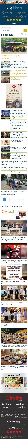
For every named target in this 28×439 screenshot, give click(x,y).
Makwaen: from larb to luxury (14, 171)
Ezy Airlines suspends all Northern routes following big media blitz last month (14, 72)
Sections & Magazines (11, 206)
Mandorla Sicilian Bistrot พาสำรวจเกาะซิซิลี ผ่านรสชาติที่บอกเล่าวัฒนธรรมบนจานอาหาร (14, 337)
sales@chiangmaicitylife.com (14, 427)
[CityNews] (14, 7)
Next (23, 199)
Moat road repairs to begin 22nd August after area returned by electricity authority (14, 163)
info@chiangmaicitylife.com (21, 417)
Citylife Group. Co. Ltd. (10, 435)
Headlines (7, 34)
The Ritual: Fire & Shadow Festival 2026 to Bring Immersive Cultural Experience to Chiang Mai (14, 135)
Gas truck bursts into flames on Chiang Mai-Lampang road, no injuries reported (14, 168)
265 (18, 199)
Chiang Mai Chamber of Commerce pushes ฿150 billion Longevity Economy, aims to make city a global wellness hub (14, 64)
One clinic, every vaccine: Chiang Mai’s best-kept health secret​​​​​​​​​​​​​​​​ (14, 149)
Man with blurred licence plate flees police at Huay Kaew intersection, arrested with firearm (14, 184)
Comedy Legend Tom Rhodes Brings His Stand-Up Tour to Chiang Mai (14, 252)
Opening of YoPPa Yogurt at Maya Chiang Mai (14, 316)
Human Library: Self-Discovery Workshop (14, 142)
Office (20, 413)
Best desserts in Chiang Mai (14, 384)
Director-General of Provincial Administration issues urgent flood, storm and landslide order (14, 156)
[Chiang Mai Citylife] (7, 13)
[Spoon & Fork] (21, 16)
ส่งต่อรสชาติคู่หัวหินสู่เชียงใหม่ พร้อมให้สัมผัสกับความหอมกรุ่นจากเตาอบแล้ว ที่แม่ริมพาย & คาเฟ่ (14, 359)
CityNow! (14, 214)
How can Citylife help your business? (14, 425)
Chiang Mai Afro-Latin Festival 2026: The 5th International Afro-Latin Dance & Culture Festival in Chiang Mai (14, 231)
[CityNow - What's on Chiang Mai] (21, 404)
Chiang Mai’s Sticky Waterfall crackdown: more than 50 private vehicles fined (14, 48)
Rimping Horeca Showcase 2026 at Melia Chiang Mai (14, 295)
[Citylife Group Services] (7, 16)
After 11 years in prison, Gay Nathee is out (14, 79)
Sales (20, 414)
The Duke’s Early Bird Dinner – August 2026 (14, 274)
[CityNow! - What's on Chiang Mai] (21, 12)
